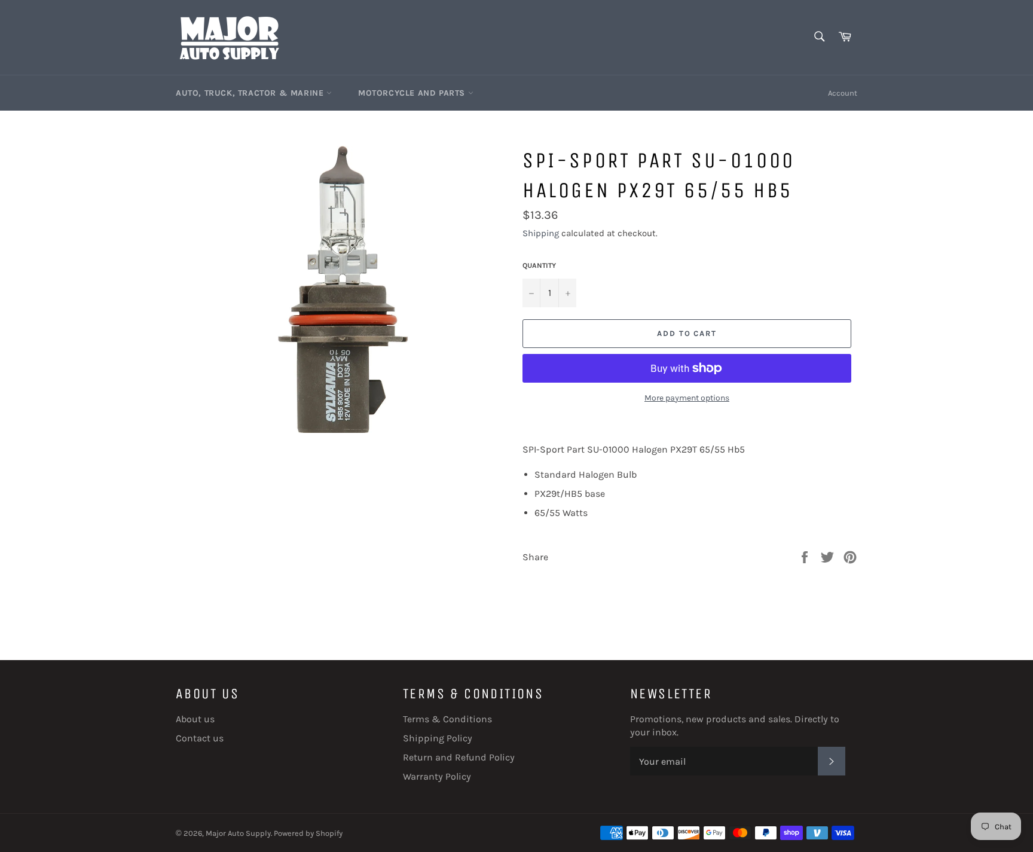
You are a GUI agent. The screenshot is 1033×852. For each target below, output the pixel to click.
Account (842, 92)
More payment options (686, 398)
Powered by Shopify (308, 833)
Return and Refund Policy (459, 757)
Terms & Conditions (447, 719)
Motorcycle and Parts (413, 93)
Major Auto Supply (238, 833)
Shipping (540, 233)
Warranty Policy (437, 776)
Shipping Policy (437, 738)
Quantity (539, 265)
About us (195, 719)
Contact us (200, 738)
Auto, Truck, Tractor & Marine (251, 93)
